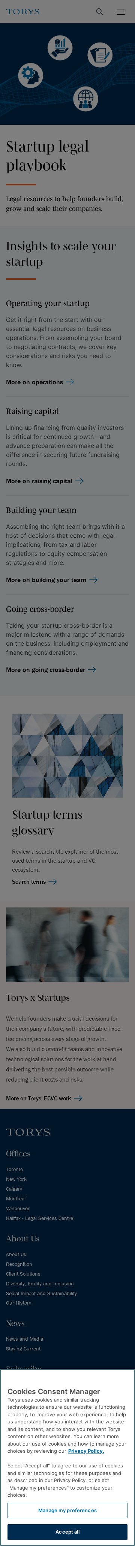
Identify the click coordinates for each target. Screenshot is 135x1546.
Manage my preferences (67, 1510)
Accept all (67, 1532)
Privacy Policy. (86, 1451)
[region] (67, 1457)
